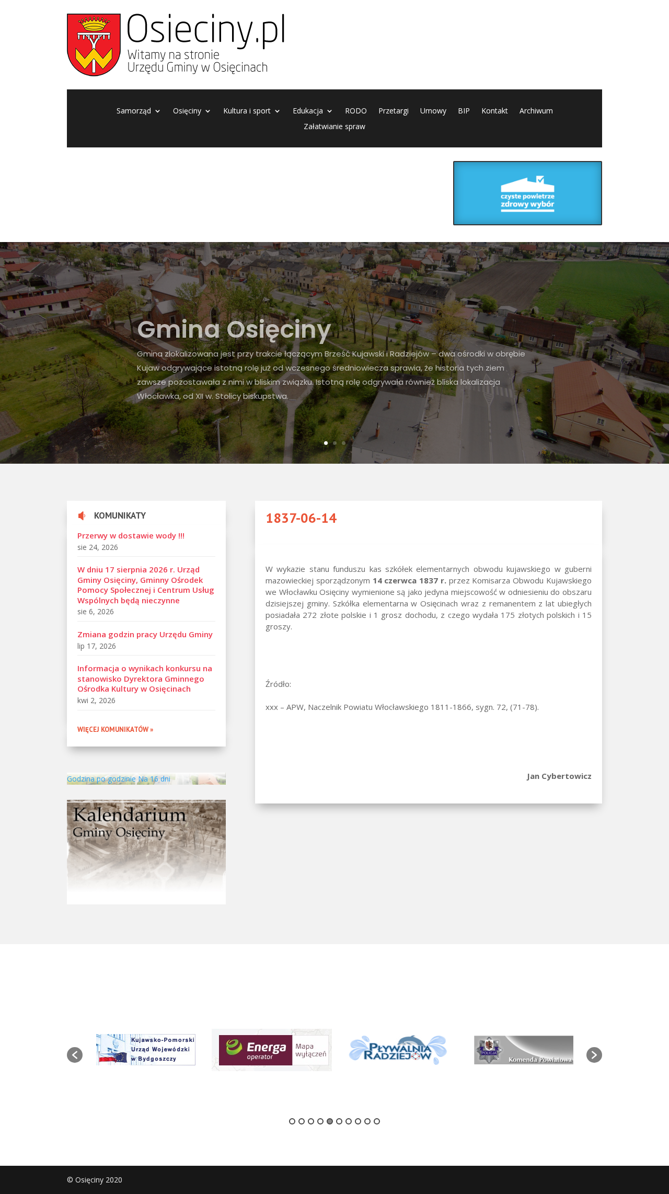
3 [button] (311, 1121)
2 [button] (301, 1121)
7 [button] (348, 1121)
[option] (145, 1049)
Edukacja (308, 111)
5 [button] (330, 1121)
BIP (464, 111)
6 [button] (339, 1121)
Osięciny (187, 111)
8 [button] (358, 1121)
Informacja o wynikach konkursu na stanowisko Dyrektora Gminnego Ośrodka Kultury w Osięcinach (144, 678)
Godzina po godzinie (101, 779)
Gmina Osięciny (234, 322)
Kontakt (494, 111)
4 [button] (320, 1121)
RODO (356, 111)
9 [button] (367, 1121)
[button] (75, 1055)
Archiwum (536, 111)
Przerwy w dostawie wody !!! (130, 535)
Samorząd (134, 111)
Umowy (433, 111)
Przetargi (393, 111)
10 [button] (377, 1121)
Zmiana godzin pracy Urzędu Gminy (145, 634)
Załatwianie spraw (334, 127)
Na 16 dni (154, 779)
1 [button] (292, 1121)
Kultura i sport (247, 111)
